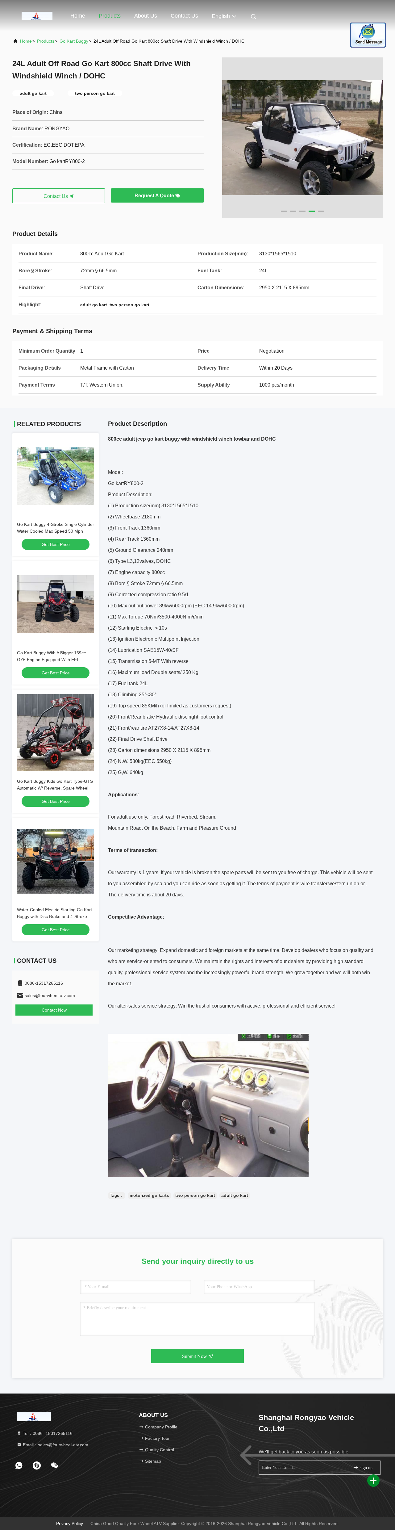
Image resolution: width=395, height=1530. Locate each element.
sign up (365, 1467)
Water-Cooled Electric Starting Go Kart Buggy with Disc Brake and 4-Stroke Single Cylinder (54, 916)
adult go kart (234, 1195)
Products (110, 16)
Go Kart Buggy (74, 41)
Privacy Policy (69, 1523)
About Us (145, 16)
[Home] (37, 15)
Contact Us (184, 16)
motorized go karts (149, 1195)
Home (77, 16)
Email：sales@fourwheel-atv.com (55, 1444)
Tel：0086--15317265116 (47, 1433)
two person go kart (195, 1195)
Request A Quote (155, 195)
